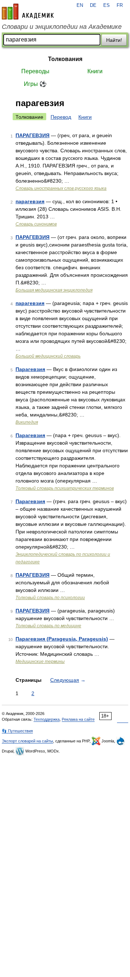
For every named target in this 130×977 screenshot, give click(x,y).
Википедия (27, 422)
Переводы (35, 71)
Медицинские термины (40, 661)
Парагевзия (30, 369)
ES (106, 5)
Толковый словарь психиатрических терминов (65, 488)
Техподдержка (47, 719)
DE (93, 5)
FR (120, 5)
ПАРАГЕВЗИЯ (32, 135)
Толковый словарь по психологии (50, 597)
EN (80, 5)
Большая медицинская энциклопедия (54, 290)
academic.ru (28, 11)
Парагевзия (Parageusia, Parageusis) (62, 639)
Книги (95, 71)
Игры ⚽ (35, 84)
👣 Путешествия (17, 731)
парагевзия (30, 201)
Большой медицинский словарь (48, 356)
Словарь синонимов (36, 224)
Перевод (61, 117)
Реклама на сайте (78, 719)
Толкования (65, 59)
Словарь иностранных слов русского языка (61, 188)
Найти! (114, 40)
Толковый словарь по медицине (48, 625)
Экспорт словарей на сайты (27, 741)
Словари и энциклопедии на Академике (62, 26)
